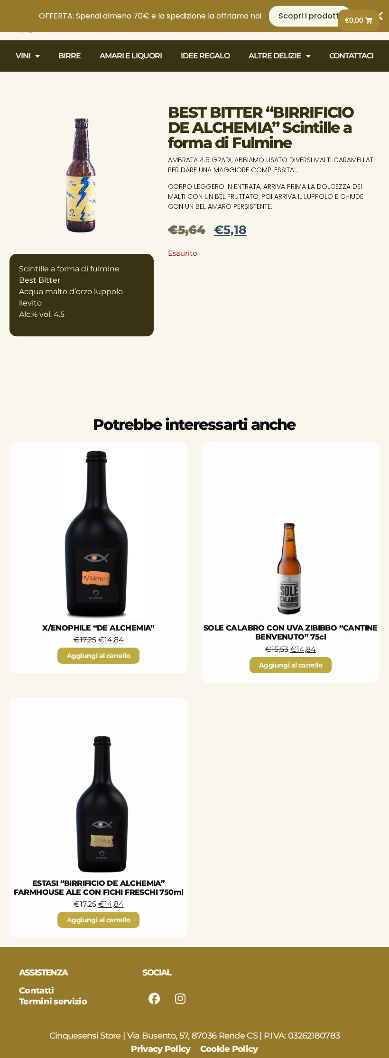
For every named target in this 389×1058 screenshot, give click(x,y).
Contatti (36, 990)
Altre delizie (275, 55)
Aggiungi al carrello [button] (98, 655)
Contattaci (351, 55)
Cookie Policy (229, 1049)
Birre (69, 55)
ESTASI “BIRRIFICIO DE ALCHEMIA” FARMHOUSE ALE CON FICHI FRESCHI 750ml (99, 888)
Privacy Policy (160, 1049)
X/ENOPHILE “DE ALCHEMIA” (98, 627)
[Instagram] (180, 998)
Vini (23, 55)
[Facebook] (154, 998)
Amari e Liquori (131, 55)
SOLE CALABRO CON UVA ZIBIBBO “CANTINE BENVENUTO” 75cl (291, 632)
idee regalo (205, 55)
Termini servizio (53, 1001)
